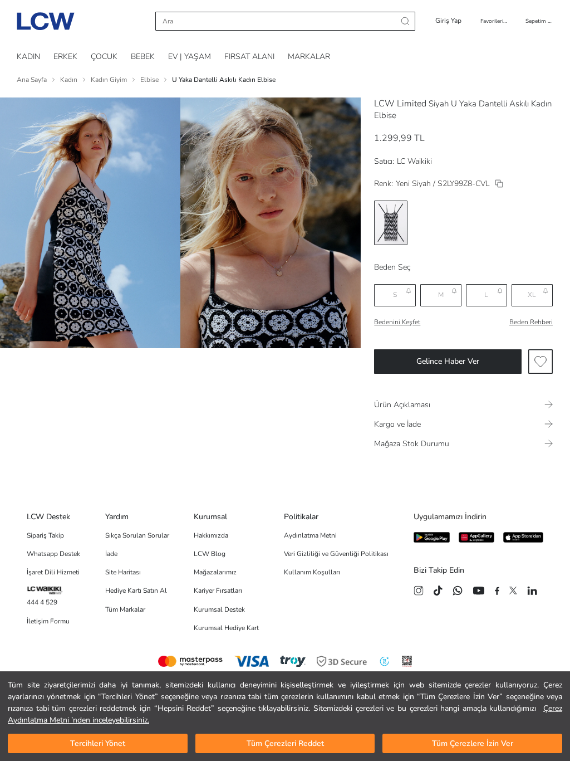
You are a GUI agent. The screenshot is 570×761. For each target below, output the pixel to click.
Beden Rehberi (531, 322)
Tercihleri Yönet (97, 743)
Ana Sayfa (32, 79)
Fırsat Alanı (249, 56)
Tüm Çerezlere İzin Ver (472, 743)
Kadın (68, 79)
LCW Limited (400, 103)
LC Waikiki (414, 161)
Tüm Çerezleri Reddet (285, 743)
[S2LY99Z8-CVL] (499, 183)
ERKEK (65, 56)
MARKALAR (309, 56)
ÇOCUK (104, 56)
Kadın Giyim (109, 79)
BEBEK (143, 56)
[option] (390, 223)
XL (532, 294)
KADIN (28, 56)
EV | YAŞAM (189, 56)
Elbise (149, 79)
